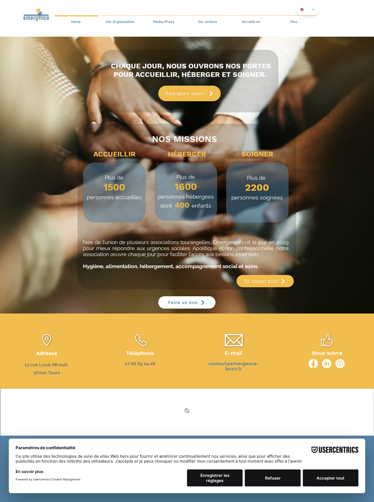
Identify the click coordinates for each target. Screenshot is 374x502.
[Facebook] (313, 363)
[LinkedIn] (326, 363)
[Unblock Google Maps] (187, 412)
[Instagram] (340, 363)
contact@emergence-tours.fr (233, 366)
